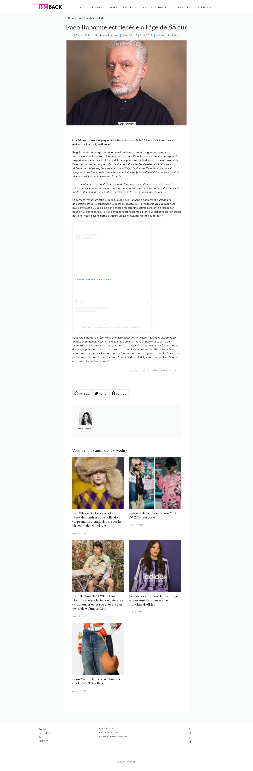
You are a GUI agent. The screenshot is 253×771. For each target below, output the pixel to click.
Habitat (163, 7)
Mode (101, 18)
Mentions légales (108, 733)
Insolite (147, 7)
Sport (113, 7)
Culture (128, 7)
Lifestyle (182, 7)
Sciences (203, 7)
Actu (83, 7)
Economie (98, 7)
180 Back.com (73, 18)
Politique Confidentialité (113, 736)
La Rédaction (106, 729)
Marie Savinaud (109, 35)
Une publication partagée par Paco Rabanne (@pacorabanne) (112, 327)
